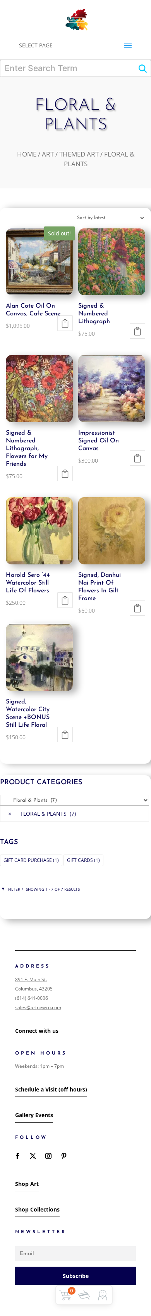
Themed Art (79, 154)
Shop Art (27, 1183)
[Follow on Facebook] (17, 1156)
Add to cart (137, 331)
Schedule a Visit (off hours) (51, 1089)
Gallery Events (34, 1115)
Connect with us (36, 1030)
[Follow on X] (33, 1156)
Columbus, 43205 (34, 988)
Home (26, 154)
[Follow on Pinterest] (64, 1156)
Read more (65, 323)
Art (48, 154)
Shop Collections (37, 1209)
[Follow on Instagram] (48, 1156)
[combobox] (74, 814)
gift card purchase (31, 860)
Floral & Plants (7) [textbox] (42, 813)
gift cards (83, 860)
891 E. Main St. (31, 979)
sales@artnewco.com (38, 1007)
